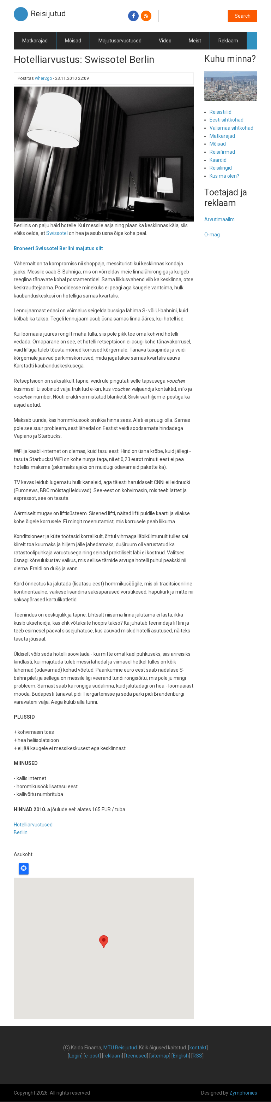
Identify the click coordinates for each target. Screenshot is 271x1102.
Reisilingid (221, 168)
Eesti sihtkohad (226, 120)
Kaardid (218, 160)
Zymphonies (243, 1093)
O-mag (212, 234)
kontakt (197, 1047)
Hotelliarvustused (33, 824)
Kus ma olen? (224, 176)
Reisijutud (48, 13)
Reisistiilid (220, 112)
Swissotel (57, 233)
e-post (92, 1056)
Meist (195, 40)
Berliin (21, 832)
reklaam (112, 1056)
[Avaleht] (21, 14)
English (181, 1056)
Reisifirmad (222, 152)
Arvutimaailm (219, 219)
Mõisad (73, 40)
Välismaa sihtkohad (231, 128)
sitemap (160, 1056)
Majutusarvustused (119, 40)
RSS (197, 1056)
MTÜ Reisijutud (120, 1047)
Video (165, 40)
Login (75, 1056)
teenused (136, 1056)
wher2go (43, 78)
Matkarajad (35, 40)
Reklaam (228, 40)
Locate (24, 868)
